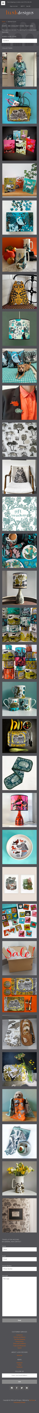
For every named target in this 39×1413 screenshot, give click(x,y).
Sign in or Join (14, 6)
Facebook (19, 1367)
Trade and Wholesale (19, 1346)
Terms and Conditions (19, 1343)
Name (4, 1246)
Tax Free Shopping (19, 1339)
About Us (19, 1355)
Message (5, 1276)
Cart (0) (28, 6)
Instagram (19, 1363)
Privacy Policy (20, 1341)
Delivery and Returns (19, 1337)
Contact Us (19, 1335)
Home (3, 21)
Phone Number (7, 1266)
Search (20, 1348)
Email (4, 1256)
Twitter (19, 1365)
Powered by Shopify (19, 1402)
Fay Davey (32, 1400)
